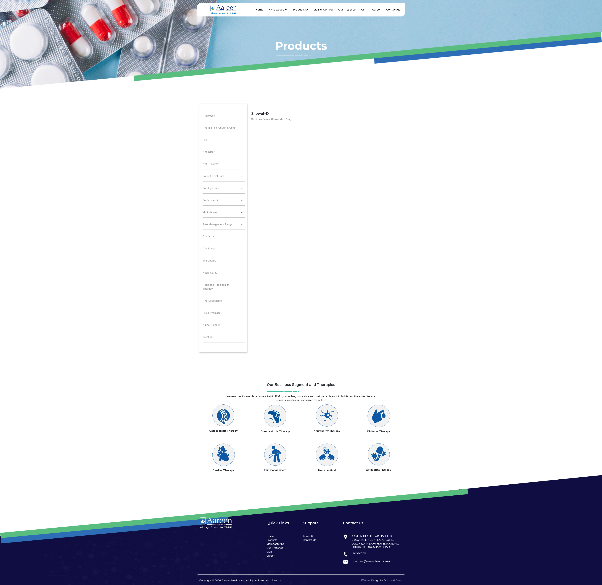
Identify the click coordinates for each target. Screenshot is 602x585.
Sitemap (277, 580)
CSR (364, 9)
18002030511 (360, 553)
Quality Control (323, 9)
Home (259, 9)
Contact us (393, 9)
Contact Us (309, 540)
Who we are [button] (277, 9)
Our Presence (347, 9)
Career (376, 9)
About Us (308, 536)
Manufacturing (275, 543)
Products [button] (299, 9)
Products (272, 540)
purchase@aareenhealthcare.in (371, 561)
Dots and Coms (393, 580)
